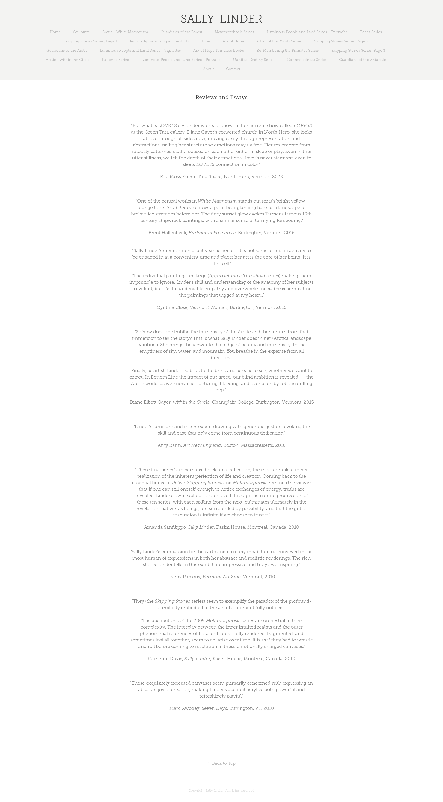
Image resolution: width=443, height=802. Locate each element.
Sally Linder (222, 19)
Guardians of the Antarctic (362, 60)
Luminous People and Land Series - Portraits (180, 60)
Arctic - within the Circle (68, 60)
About (208, 69)
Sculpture (81, 32)
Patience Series (115, 60)
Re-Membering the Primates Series (288, 50)
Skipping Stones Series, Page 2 (341, 41)
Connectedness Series (307, 60)
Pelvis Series (371, 32)
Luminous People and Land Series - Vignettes (140, 50)
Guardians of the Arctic (66, 50)
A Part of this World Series (279, 41)
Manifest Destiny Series (254, 60)
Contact (233, 69)
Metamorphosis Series (234, 32)
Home (55, 32)
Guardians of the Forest (181, 32)
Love (206, 41)
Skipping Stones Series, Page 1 (90, 41)
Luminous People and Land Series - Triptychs (307, 32)
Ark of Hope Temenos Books (218, 50)
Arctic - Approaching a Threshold (159, 41)
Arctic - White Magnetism (125, 32)
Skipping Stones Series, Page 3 (358, 50)
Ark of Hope (233, 41)
